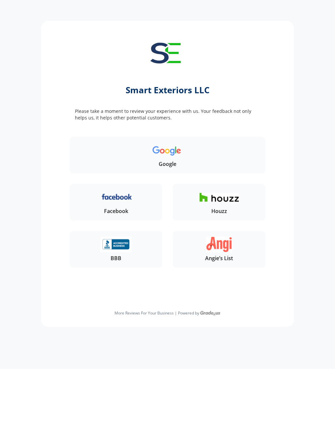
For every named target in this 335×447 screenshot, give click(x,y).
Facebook (116, 211)
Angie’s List (219, 258)
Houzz (219, 211)
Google (167, 164)
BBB (116, 258)
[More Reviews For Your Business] (210, 313)
